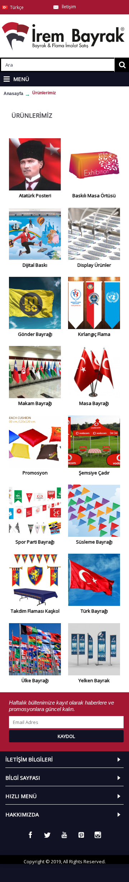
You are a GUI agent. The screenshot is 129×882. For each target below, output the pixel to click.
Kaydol (66, 736)
